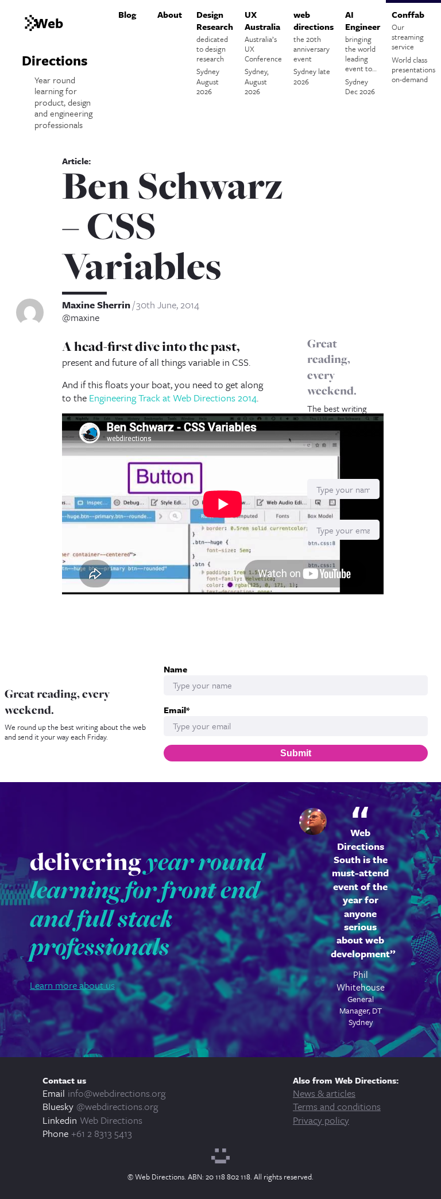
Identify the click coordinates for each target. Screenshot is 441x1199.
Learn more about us (72, 985)
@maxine (80, 317)
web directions (313, 47)
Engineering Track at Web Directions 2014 (173, 397)
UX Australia (263, 52)
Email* (176, 710)
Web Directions (111, 1120)
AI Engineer (362, 52)
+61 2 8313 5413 (101, 1133)
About (169, 14)
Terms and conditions (337, 1106)
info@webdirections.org (116, 1093)
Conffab (413, 46)
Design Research (214, 52)
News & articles (324, 1093)
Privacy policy (321, 1120)
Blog (127, 14)
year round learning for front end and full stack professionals (147, 904)
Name (175, 669)
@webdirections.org (117, 1106)
